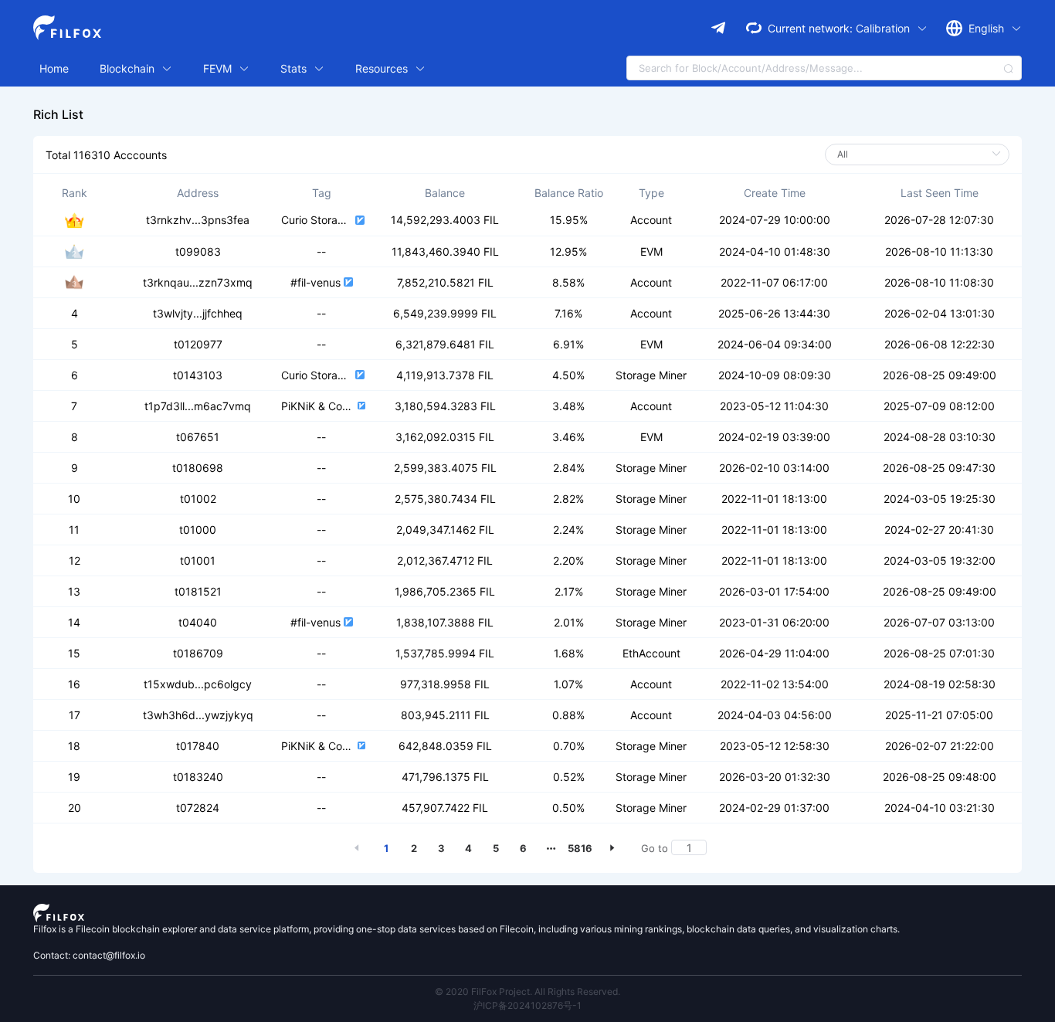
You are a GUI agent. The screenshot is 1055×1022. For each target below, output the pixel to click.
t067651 (197, 436)
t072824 (197, 807)
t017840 (197, 745)
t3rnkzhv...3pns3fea (197, 219)
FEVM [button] (219, 68)
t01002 (198, 498)
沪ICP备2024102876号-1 (527, 1005)
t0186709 (198, 653)
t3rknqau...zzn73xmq (198, 282)
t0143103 (197, 375)
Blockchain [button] (129, 68)
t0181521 (198, 591)
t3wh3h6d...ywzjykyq (198, 715)
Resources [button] (383, 68)
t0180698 (197, 467)
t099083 (198, 251)
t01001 (197, 560)
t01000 (197, 529)
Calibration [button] (884, 28)
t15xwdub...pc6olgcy (198, 684)
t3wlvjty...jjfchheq (198, 313)
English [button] (987, 28)
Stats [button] (295, 68)
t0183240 (198, 776)
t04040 (197, 622)
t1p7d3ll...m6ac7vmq (197, 406)
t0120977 (198, 344)
